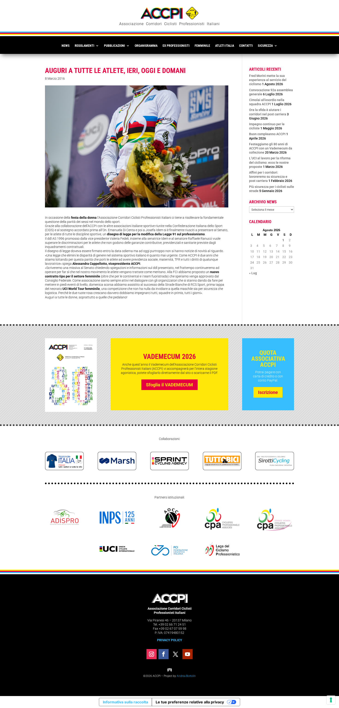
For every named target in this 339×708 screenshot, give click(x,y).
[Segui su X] (175, 654)
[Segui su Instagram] (151, 654)
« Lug (253, 273)
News (66, 45)
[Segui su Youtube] (187, 654)
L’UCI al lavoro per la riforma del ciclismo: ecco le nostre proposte (270, 162)
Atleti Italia (224, 45)
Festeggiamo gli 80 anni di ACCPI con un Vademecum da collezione (270, 148)
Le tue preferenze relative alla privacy (190, 702)
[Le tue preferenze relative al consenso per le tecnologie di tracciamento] (331, 700)
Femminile (202, 45)
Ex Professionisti (176, 45)
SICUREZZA (265, 45)
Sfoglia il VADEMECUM (169, 385)
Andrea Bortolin (186, 676)
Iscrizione (268, 392)
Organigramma (146, 45)
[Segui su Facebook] (163, 654)
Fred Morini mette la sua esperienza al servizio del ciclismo (267, 80)
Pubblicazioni (114, 45)
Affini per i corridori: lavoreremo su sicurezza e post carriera (268, 177)
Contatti (246, 45)
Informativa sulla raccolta (125, 702)
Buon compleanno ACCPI (267, 134)
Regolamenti (84, 45)
